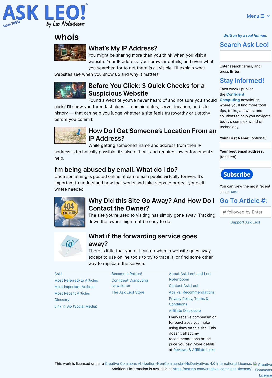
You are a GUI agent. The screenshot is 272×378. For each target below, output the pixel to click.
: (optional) (243, 138)
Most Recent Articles (72, 293)
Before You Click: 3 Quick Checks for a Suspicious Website (146, 89)
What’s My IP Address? (122, 48)
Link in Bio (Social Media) (75, 306)
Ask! (58, 274)
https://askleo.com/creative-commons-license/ (212, 369)
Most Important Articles (74, 287)
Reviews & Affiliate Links (194, 350)
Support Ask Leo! (245, 222)
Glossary (61, 300)
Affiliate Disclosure (185, 310)
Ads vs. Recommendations (192, 292)
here (233, 191)
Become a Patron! (127, 274)
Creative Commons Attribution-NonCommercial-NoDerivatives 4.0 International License (178, 363)
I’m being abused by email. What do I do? (116, 169)
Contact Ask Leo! (183, 286)
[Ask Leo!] (47, 16)
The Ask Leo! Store (128, 292)
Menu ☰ (256, 16)
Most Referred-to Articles (76, 280)
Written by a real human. (245, 35)
